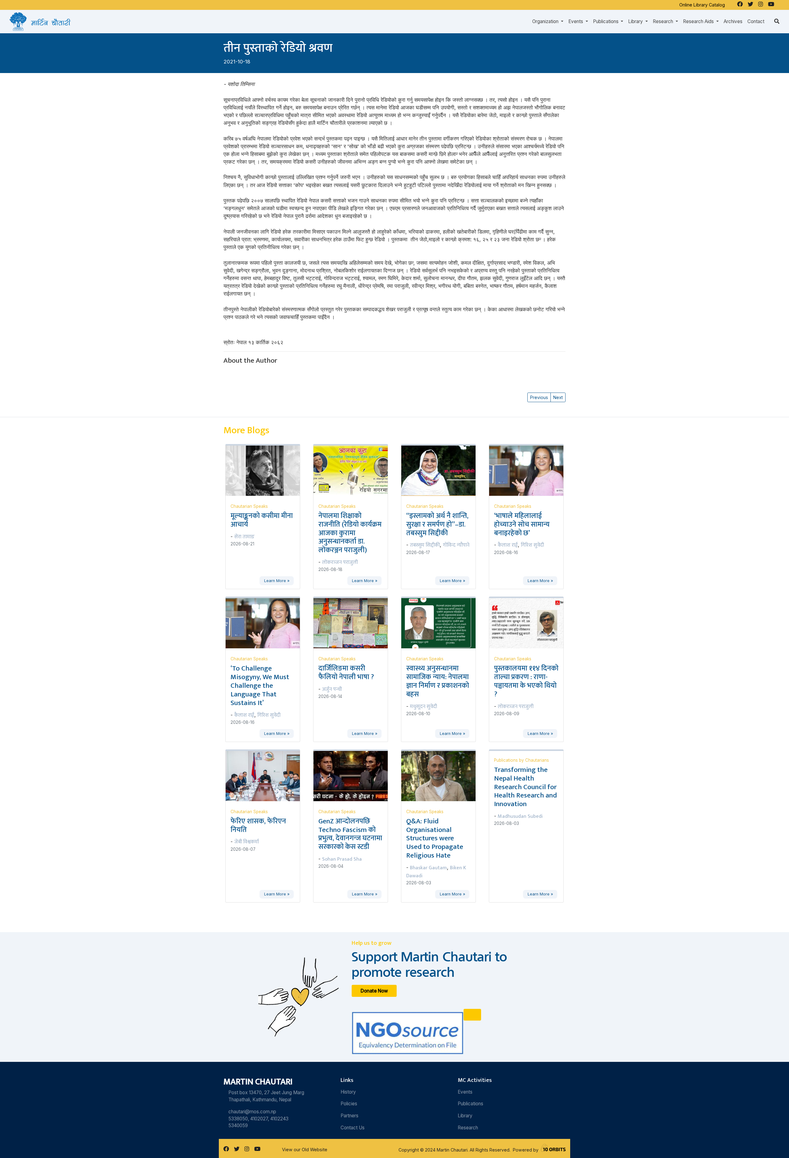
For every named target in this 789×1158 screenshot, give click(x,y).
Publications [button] (606, 21)
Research (468, 1128)
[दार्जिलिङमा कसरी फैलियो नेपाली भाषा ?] (354, 623)
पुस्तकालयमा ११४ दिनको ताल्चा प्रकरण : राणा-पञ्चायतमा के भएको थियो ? (526, 681)
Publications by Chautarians (521, 760)
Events (465, 1092)
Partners (349, 1116)
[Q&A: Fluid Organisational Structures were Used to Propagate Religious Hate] (442, 776)
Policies (349, 1104)
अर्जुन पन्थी (332, 689)
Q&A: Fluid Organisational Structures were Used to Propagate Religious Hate (434, 838)
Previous (539, 397)
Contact (755, 21)
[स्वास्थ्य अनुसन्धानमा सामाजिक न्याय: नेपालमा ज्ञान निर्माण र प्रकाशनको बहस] (442, 623)
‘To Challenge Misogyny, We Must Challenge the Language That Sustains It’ (260, 685)
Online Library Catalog (702, 4)
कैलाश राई (508, 545)
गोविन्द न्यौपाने (456, 545)
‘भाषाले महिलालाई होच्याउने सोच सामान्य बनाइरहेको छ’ (522, 524)
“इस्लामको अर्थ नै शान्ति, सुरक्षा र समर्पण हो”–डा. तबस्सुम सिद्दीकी (437, 524)
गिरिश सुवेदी (532, 545)
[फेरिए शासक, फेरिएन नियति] (266, 776)
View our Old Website (304, 1149)
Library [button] (636, 21)
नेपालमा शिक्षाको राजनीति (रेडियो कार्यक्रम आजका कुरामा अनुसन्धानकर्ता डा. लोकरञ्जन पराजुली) (350, 533)
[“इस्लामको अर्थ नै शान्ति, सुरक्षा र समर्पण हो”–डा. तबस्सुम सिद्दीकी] (442, 470)
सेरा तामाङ (244, 536)
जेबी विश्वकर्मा (246, 842)
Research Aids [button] (699, 21)
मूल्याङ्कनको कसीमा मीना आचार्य (262, 520)
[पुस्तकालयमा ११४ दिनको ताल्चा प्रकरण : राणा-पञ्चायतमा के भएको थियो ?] (530, 623)
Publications (470, 1104)
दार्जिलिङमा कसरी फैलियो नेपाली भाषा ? (346, 673)
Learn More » (276, 580)
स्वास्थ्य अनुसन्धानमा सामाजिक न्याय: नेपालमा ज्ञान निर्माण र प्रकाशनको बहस (437, 681)
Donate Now (374, 991)
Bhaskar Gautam (428, 867)
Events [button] (576, 21)
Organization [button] (546, 21)
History (348, 1092)
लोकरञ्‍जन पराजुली (340, 562)
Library (465, 1116)
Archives (733, 21)
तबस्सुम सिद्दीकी (425, 545)
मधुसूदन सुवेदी (423, 706)
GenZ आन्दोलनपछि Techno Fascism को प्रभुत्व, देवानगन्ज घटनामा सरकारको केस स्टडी (350, 834)
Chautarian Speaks (249, 506)
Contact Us (353, 1128)
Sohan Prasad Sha (342, 859)
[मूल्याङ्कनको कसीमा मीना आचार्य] (266, 470)
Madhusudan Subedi (520, 816)
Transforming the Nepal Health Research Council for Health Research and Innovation (525, 787)
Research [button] (663, 21)
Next (558, 397)
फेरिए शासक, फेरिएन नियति (258, 825)
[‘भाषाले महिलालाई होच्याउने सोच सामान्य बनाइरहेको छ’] (530, 470)
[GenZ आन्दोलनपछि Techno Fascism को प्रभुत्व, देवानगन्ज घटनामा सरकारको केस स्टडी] (354, 776)
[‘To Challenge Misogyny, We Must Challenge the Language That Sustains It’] (266, 623)
